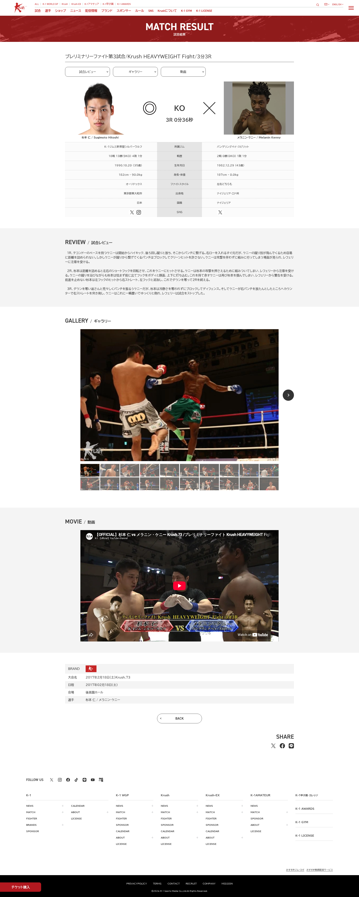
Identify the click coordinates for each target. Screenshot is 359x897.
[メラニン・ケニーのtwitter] (220, 212)
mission (227, 883)
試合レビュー (87, 71)
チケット (20, 887)
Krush (65, 4)
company (209, 883)
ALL (37, 4)
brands (31, 825)
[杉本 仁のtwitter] (132, 212)
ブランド (106, 10)
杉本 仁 (91, 699)
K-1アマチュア (92, 4)
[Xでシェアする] (273, 745)
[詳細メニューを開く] (351, 8)
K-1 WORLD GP (50, 4)
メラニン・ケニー (109, 699)
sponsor (32, 831)
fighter (31, 818)
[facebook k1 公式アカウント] (68, 779)
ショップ (60, 10)
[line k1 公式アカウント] (84, 779)
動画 (183, 71)
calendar (78, 806)
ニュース (75, 10)
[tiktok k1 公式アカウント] (76, 779)
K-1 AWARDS (124, 4)
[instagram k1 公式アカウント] (59, 779)
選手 (48, 10)
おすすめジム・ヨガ (295, 870)
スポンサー (124, 10)
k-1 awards (304, 808)
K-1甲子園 (108, 4)
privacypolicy (136, 883)
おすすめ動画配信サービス (319, 870)
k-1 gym (301, 822)
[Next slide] (288, 395)
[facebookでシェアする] (282, 745)
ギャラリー (135, 71)
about (75, 812)
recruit (191, 883)
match (30, 812)
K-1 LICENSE (204, 10)
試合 (38, 10)
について (167, 10)
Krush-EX (76, 4)
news (29, 806)
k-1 (306, 795)
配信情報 (91, 10)
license (76, 818)
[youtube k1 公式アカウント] (92, 779)
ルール (139, 10)
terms (157, 883)
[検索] (318, 5)
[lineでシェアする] (291, 745)
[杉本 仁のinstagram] (138, 212)
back (179, 718)
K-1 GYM (186, 10)
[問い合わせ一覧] (326, 4)
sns (151, 10)
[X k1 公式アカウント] (51, 779)
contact (174, 883)
